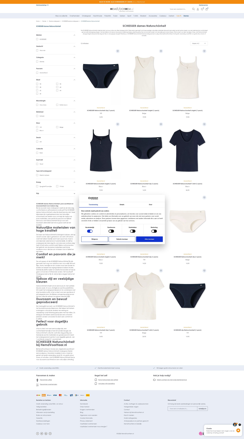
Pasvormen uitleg (46, 380)
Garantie (39, 418)
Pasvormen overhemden (48, 384)
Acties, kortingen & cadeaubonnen (136, 404)
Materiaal (39, 112)
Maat (38, 80)
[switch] (111, 231)
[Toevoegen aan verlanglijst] (118, 51)
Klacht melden (129, 415)
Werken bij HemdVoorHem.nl (134, 412)
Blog (81, 412)
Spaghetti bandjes (46, 186)
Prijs (37, 193)
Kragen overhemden (87, 409)
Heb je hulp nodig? (162, 375)
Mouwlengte (40, 101)
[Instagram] (50, 433)
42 (40, 90)
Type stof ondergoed (43, 171)
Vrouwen (42, 50)
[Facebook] (37, 433)
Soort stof (39, 160)
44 (60, 90)
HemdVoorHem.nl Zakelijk (133, 424)
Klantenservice (203, 5)
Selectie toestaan (122, 239)
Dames (42, 61)
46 (40, 93)
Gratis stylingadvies (130, 418)
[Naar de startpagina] (122, 9)
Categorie (40, 57)
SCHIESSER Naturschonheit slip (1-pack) (101, 110)
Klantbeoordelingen (43, 421)
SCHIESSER (43, 39)
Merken (39, 35)
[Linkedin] (46, 433)
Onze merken (84, 407)
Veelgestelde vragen (131, 407)
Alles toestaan (149, 239)
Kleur (38, 123)
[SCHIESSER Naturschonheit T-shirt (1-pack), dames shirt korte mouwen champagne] (144, 296)
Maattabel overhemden (88, 424)
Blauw (42, 130)
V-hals (62, 186)
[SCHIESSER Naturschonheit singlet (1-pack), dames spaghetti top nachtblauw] (101, 150)
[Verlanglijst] (201, 9)
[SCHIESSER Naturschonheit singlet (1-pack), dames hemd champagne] (144, 77)
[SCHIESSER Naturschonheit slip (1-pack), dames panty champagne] (187, 223)
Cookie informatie (86, 418)
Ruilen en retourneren (43, 415)
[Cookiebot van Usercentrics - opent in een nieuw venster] (89, 198)
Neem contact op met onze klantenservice (172, 380)
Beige (61, 127)
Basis (41, 153)
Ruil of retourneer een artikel (108, 380)
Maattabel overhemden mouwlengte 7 (93, 426)
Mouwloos (43, 105)
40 (60, 87)
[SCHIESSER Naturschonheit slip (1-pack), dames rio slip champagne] (101, 296)
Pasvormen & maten (45, 375)
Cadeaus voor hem (43, 424)
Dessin (38, 137)
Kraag (38, 182)
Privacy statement (86, 421)
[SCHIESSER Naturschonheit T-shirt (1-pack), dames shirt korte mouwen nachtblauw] (187, 150)
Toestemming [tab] (93, 204)
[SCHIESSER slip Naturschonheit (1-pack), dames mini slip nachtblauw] (187, 296)
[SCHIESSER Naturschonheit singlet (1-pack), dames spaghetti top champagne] (187, 77)
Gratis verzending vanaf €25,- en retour (49, 404)
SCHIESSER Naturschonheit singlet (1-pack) (144, 110)
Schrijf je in (202, 408)
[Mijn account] (197, 9)
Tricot (41, 164)
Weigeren (95, 239)
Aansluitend (43, 73)
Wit (41, 127)
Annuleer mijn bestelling (106, 383)
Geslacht (39, 46)
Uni (41, 141)
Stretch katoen (44, 175)
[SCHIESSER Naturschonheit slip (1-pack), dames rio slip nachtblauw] (101, 77)
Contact (127, 400)
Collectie (39, 149)
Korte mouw (63, 105)
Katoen (42, 116)
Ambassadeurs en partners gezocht (136, 421)
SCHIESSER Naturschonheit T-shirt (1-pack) (187, 184)
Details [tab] (122, 204)
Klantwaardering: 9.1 (42, 5)
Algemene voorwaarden (88, 415)
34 (40, 84)
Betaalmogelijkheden (43, 409)
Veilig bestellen (41, 407)
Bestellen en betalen (43, 400)
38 (40, 87)
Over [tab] (150, 204)
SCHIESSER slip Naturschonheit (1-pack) (187, 330)
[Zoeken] (193, 9)
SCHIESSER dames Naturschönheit (48, 26)
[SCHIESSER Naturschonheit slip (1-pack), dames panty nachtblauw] (144, 150)
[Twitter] (41, 433)
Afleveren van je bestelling (45, 412)
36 (60, 84)
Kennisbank (84, 404)
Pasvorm (39, 68)
